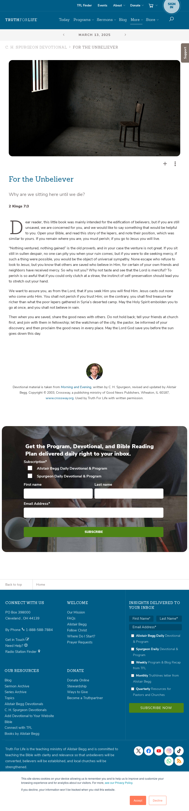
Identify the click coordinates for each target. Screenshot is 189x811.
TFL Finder (84, 5)
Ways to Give (77, 692)
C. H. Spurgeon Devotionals (26, 710)
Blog (123, 19)
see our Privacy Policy (118, 783)
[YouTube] (158, 751)
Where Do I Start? (81, 636)
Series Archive (16, 692)
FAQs (71, 618)
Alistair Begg (77, 624)
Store (150, 19)
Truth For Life (21, 20)
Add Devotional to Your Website (29, 716)
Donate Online (78, 680)
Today (64, 19)
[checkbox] (93, 472)
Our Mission (76, 612)
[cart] (152, 5)
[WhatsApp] (169, 761)
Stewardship (77, 686)
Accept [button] (138, 800)
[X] (138, 751)
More (135, 19)
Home (40, 584)
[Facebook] (148, 751)
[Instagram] (169, 751)
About (117, 5)
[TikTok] (179, 751)
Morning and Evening (76, 387)
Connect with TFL (18, 727)
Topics (9, 698)
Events (102, 5)
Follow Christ (77, 630)
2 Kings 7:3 (19, 206)
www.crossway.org (60, 398)
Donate (135, 5)
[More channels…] (179, 761)
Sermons (105, 19)
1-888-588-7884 (39, 630)
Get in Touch (15, 639)
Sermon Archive (17, 686)
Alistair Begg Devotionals (24, 704)
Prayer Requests (79, 642)
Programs (82, 19)
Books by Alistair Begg (22, 733)
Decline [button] (157, 800)
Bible (8, 722)
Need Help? (14, 645)
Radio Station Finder (21, 651)
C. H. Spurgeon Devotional (36, 47)
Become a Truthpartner (85, 698)
